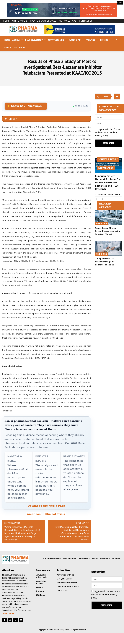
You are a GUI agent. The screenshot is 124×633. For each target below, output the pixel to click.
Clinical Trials (55, 514)
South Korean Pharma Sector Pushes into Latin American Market (107, 231)
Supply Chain (75, 40)
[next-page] (102, 199)
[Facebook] (4, 620)
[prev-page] (97, 199)
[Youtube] (21, 620)
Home (6, 20)
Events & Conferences (43, 20)
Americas (34, 514)
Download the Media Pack (46, 505)
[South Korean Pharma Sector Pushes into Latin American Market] (108, 217)
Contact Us (86, 20)
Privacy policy (101, 135)
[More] (117, 97)
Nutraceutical (67, 20)
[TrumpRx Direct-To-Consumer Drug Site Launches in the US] (108, 248)
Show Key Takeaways (26, 106)
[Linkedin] (15, 620)
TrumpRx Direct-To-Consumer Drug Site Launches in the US (104, 261)
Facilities (90, 40)
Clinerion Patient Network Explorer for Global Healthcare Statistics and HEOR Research (107, 182)
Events (7, 47)
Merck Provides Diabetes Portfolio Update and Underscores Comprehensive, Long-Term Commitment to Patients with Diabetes (71, 533)
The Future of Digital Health (107, 194)
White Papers (19, 20)
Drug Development (34, 40)
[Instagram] (10, 620)
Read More (8, 613)
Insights (104, 40)
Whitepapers (105, 168)
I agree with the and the (107, 132)
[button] (117, 40)
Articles (16, 40)
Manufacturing (56, 40)
